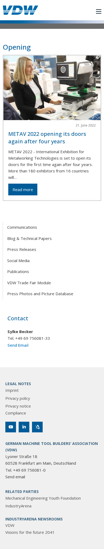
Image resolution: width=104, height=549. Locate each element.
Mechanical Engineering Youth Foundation (43, 498)
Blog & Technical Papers (29, 238)
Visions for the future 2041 (30, 532)
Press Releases (21, 249)
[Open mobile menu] (98, 11)
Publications (18, 271)
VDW (9, 525)
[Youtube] (10, 427)
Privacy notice (18, 406)
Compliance (15, 413)
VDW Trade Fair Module (29, 282)
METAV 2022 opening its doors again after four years (47, 137)
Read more (23, 189)
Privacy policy (17, 398)
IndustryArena (18, 505)
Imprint (12, 390)
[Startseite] (20, 10)
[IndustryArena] (37, 427)
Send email (15, 476)
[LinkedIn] (24, 427)
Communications (22, 227)
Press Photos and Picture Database (40, 293)
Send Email (18, 345)
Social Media (18, 260)
